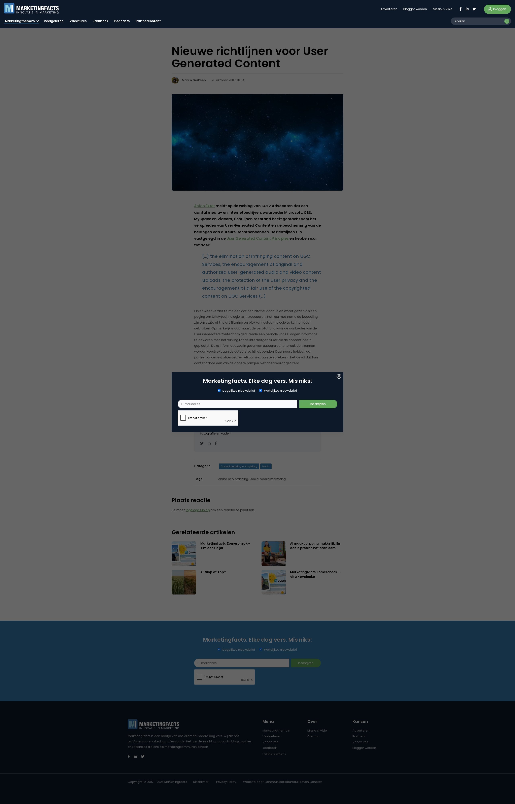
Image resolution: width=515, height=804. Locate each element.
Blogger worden (415, 9)
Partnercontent (148, 21)
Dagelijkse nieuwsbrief (238, 390)
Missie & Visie (442, 9)
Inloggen (499, 9)
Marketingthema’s (20, 21)
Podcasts (122, 21)
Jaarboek (100, 21)
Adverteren (388, 9)
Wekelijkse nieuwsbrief (280, 390)
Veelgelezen (54, 21)
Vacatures (78, 21)
